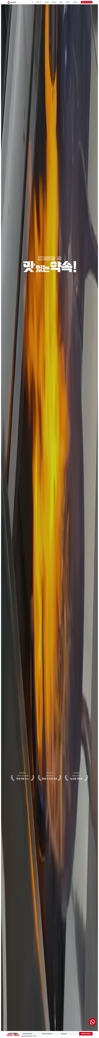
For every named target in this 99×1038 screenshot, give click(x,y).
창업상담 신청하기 (86, 1034)
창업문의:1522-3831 (87, 2)
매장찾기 (68, 2)
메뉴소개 (54, 2)
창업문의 (75, 2)
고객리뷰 (46, 2)
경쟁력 (60, 2)
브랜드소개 (38, 2)
